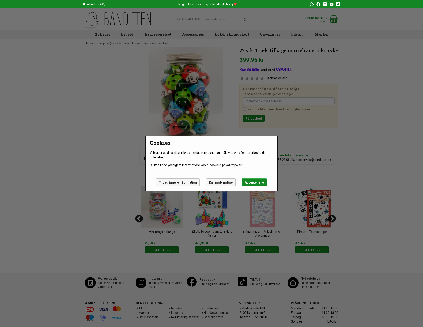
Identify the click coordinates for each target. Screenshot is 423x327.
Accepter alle (254, 182)
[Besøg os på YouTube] (331, 4)
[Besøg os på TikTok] (338, 4)
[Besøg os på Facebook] (318, 4)
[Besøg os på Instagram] (325, 4)
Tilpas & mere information (178, 182)
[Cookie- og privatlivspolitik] (312, 4)
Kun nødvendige (221, 182)
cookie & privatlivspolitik (226, 165)
